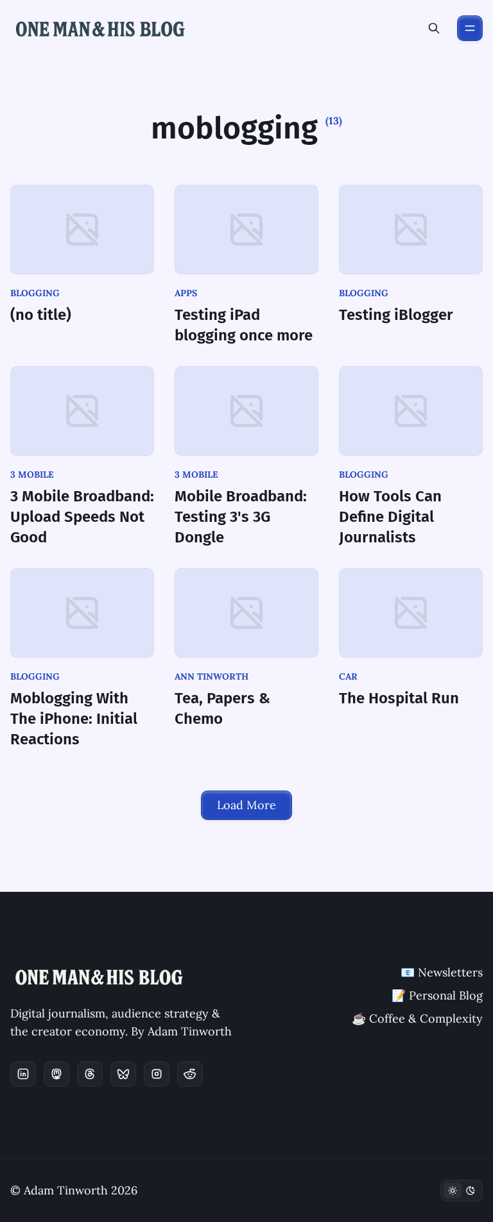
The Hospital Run (399, 698)
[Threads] (90, 1074)
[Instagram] (156, 1074)
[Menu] (470, 28)
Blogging (35, 293)
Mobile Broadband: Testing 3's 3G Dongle (241, 516)
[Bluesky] (123, 1074)
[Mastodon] (56, 1074)
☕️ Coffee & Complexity (417, 1018)
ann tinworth (211, 676)
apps (186, 293)
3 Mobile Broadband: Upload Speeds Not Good (82, 516)
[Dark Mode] (461, 1190)
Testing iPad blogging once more (244, 325)
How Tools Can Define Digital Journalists (390, 516)
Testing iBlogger (396, 315)
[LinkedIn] (23, 1074)
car (348, 676)
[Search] (434, 28)
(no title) (40, 315)
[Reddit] (190, 1074)
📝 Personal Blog (437, 995)
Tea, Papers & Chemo (222, 708)
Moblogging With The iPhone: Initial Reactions (73, 718)
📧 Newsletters (442, 972)
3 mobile (32, 474)
